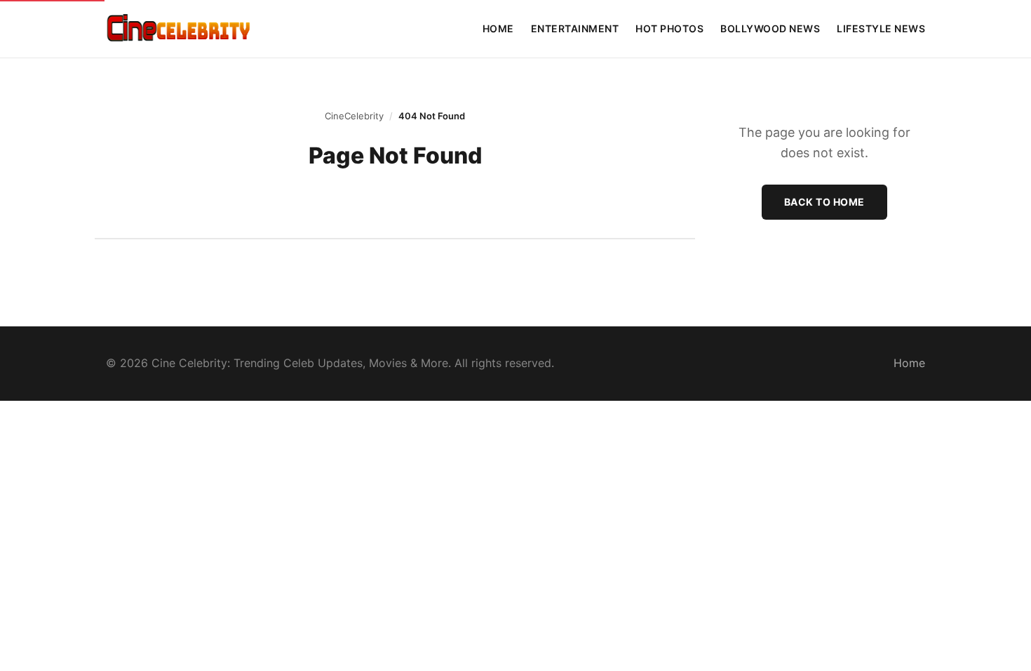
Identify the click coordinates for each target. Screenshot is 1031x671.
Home (498, 28)
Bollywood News (770, 28)
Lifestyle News (881, 28)
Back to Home (824, 202)
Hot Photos (669, 28)
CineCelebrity (354, 115)
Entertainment (575, 28)
